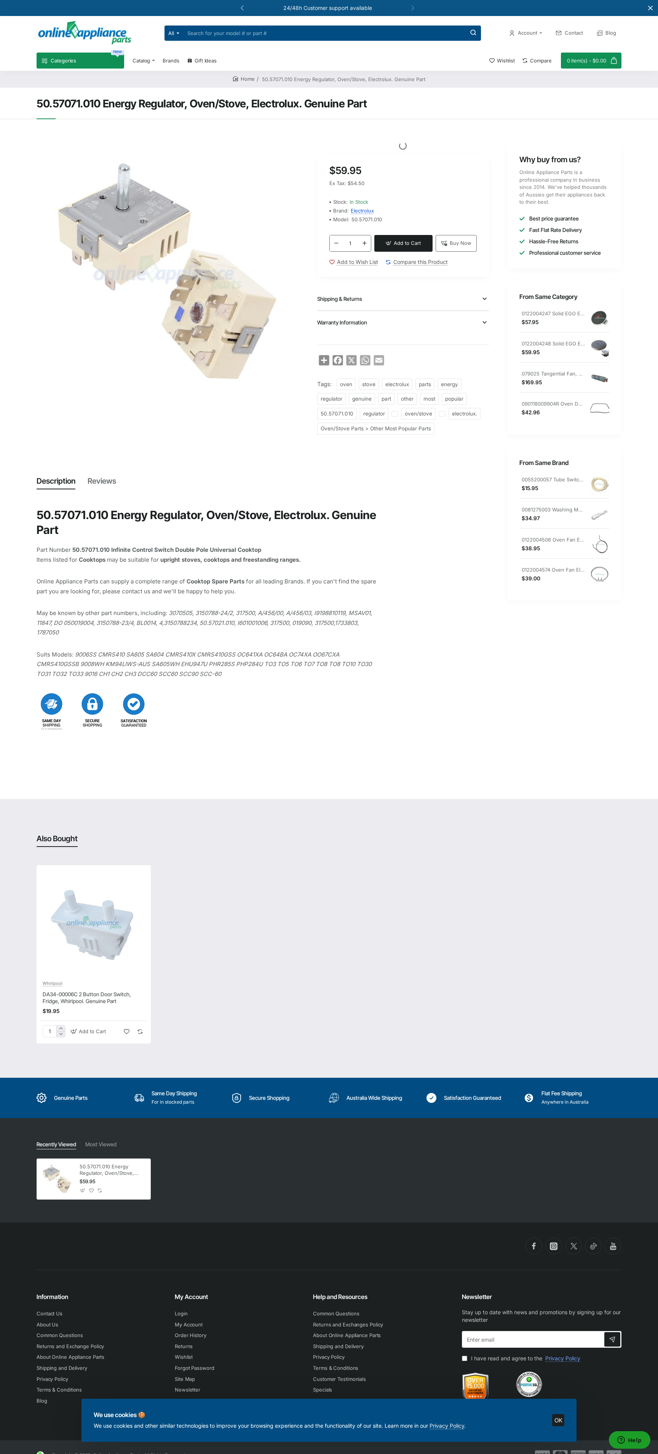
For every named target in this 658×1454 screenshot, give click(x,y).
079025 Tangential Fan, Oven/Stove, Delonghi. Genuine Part (553, 374)
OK (558, 1420)
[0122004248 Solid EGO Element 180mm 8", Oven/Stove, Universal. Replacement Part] (599, 348)
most (429, 399)
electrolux (397, 384)
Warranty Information (342, 322)
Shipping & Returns (339, 299)
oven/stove (418, 414)
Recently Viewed (56, 1144)
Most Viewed (101, 1144)
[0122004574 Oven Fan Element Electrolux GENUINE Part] (599, 574)
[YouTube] (613, 1246)
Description (56, 481)
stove (368, 384)
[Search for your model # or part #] (473, 33)
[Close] (650, 8)
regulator (331, 399)
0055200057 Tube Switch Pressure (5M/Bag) (553, 479)
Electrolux (362, 211)
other (407, 399)
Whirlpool (52, 983)
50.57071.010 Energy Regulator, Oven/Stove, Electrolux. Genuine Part (108, 1170)
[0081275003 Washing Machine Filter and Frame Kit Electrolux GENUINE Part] (599, 514)
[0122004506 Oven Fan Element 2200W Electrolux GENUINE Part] (599, 544)
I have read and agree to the (525, 1358)
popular (454, 399)
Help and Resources (340, 1297)
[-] (336, 243)
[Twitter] (573, 1246)
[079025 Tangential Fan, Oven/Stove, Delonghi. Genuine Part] (599, 378)
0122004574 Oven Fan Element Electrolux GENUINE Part (553, 570)
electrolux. (464, 414)
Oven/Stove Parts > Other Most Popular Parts (376, 428)
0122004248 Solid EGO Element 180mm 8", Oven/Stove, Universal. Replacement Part (553, 343)
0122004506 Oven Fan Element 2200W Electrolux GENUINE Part (553, 540)
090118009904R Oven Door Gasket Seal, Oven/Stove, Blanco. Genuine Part (553, 404)
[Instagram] (553, 1246)
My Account (191, 1297)
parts (425, 384)
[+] (364, 243)
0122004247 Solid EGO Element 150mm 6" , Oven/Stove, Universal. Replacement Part (553, 313)
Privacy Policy (447, 1425)
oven (346, 384)
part (386, 399)
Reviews (102, 481)
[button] (242, 7)
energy (449, 384)
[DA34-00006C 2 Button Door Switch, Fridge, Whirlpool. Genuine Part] (94, 922)
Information (52, 1297)
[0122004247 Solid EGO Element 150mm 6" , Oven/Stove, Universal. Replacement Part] (599, 318)
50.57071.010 (337, 414)
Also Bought (57, 838)
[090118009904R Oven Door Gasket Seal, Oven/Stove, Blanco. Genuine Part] (599, 408)
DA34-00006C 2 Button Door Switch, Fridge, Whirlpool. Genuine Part (87, 997)
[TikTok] (593, 1246)
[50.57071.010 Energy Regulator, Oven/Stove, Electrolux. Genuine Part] (57, 1179)
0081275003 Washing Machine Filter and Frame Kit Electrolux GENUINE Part (553, 510)
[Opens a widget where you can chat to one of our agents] (629, 1440)
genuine (362, 399)
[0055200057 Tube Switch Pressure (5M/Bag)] (599, 484)
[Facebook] (533, 1246)
